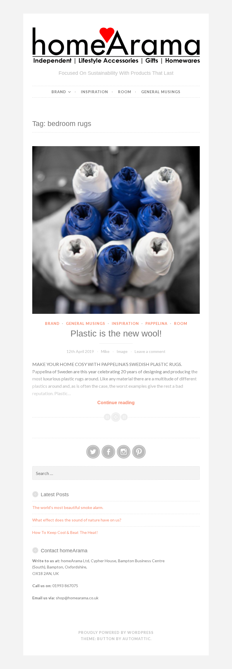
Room (124, 92)
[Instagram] (123, 452)
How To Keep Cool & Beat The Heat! (65, 532)
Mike (105, 351)
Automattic (137, 638)
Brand (58, 92)
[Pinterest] (139, 452)
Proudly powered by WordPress (116, 632)
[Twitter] (93, 452)
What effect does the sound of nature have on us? (76, 519)
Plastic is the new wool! (116, 333)
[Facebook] (108, 452)
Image (122, 351)
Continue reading (123, 403)
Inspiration (94, 92)
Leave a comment (150, 351)
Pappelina (156, 323)
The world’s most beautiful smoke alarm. (67, 507)
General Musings (161, 92)
